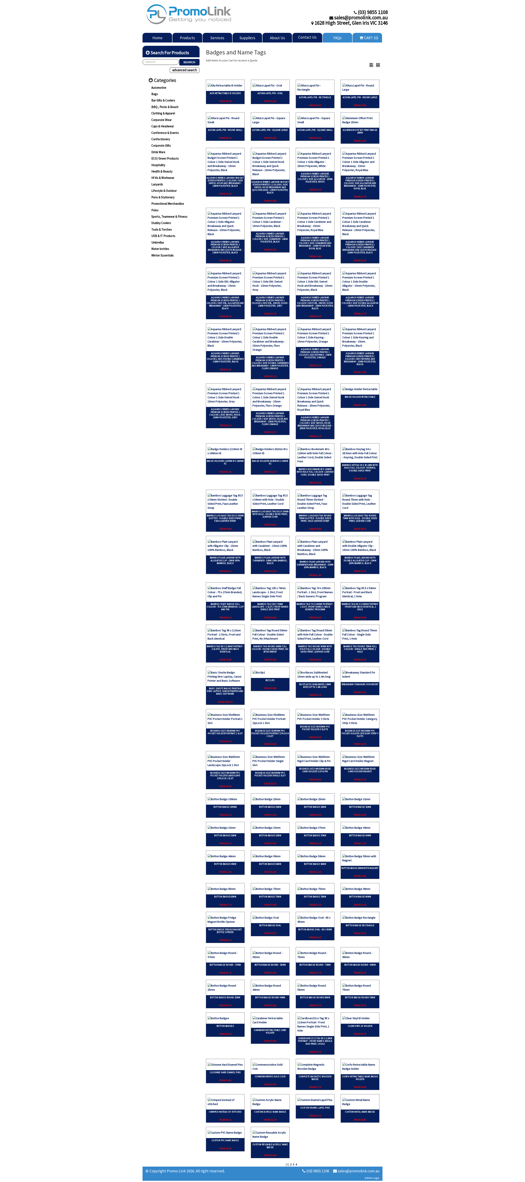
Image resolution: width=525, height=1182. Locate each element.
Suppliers (247, 37)
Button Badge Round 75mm (360, 997)
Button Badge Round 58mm (315, 997)
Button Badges (225, 1026)
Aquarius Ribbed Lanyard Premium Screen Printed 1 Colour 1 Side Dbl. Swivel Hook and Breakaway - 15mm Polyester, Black (315, 303)
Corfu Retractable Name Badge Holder (360, 1078)
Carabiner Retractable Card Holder (270, 1031)
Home (157, 37)
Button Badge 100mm (225, 806)
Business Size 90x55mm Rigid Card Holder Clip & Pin (315, 770)
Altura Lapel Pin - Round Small (225, 130)
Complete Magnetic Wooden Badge (315, 1078)
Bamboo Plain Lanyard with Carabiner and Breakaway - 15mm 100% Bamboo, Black (315, 564)
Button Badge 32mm (360, 806)
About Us (277, 37)
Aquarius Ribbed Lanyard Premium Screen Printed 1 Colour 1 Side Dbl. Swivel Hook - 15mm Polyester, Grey (270, 301)
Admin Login (372, 1178)
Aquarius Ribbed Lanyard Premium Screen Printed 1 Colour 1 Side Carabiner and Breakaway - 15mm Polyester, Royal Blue (315, 243)
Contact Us (307, 37)
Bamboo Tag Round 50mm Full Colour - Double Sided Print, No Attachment (270, 649)
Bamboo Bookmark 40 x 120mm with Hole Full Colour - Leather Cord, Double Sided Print (315, 472)
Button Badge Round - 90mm (360, 964)
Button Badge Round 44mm (270, 997)
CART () (370, 37)
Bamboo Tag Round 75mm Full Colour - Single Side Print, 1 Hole (360, 649)
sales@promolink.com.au (358, 1170)
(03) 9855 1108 (317, 1170)
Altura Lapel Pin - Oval (270, 93)
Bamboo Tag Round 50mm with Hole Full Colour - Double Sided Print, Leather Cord (315, 649)
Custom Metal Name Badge (360, 1111)
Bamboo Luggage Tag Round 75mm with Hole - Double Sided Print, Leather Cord (360, 518)
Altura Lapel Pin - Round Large (360, 97)
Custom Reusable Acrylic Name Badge (270, 1146)
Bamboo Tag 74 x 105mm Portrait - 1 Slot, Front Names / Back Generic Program (315, 607)
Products (187, 37)
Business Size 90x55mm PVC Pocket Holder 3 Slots (315, 728)
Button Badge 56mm (270, 864)
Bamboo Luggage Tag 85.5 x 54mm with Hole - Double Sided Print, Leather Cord (270, 514)
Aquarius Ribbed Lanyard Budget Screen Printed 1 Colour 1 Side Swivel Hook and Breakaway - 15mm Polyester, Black (225, 181)
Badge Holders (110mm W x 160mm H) (225, 462)
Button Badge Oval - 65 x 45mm (315, 929)
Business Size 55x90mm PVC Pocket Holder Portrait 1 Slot (225, 732)
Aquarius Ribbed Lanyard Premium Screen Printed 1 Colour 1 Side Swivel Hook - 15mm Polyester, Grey (225, 413)
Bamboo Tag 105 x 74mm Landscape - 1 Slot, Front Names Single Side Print (270, 607)
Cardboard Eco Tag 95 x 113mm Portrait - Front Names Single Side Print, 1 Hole (315, 1041)
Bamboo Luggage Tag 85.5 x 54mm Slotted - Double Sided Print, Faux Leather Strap (225, 518)
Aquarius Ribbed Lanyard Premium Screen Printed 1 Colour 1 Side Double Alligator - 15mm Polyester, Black (360, 301)
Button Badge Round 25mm (225, 997)
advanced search (184, 70)
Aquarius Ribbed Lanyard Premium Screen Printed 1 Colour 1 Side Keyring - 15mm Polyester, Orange (315, 353)
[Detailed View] (371, 64)
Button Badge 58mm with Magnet (360, 868)
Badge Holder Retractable (360, 396)
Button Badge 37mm (315, 835)
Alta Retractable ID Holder (225, 93)
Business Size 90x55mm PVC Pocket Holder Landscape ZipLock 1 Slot (225, 775)
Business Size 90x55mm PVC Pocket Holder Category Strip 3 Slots (360, 733)
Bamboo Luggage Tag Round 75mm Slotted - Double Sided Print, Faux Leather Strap (315, 518)
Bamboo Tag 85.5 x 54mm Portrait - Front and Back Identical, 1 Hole (360, 607)
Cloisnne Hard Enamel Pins (225, 1072)
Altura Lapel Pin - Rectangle (315, 97)
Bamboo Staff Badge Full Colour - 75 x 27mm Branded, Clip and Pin (225, 607)
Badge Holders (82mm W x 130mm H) (270, 462)
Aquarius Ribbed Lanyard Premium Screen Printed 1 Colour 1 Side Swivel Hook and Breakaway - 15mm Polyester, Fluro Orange (270, 419)
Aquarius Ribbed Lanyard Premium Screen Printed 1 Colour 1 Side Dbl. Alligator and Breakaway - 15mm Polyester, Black (225, 303)
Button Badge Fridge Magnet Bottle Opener (225, 931)
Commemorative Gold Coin (270, 1076)
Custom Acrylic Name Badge (270, 1111)
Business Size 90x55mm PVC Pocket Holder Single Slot (270, 774)
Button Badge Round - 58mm (270, 964)
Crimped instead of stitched (225, 1111)
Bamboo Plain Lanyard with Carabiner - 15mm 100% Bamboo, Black (270, 560)
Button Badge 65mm (225, 896)
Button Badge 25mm (270, 806)
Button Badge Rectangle (360, 925)
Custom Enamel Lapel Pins (315, 1107)
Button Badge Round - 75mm (315, 964)
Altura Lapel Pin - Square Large (270, 130)
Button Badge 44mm (360, 835)
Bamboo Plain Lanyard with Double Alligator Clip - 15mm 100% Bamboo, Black (360, 560)
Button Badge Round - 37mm (225, 964)
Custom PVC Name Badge (225, 1140)
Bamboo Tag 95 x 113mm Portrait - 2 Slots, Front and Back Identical (225, 649)
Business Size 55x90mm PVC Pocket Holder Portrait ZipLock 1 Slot (270, 733)
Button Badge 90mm (360, 896)
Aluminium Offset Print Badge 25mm (360, 131)
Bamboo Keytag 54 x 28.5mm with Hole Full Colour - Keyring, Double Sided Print (360, 468)
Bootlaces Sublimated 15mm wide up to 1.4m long (315, 685)
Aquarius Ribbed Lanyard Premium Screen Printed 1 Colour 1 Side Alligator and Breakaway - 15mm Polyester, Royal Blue (360, 183)
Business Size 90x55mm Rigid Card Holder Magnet (360, 770)
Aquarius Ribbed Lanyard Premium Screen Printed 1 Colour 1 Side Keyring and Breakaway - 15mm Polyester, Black (360, 359)
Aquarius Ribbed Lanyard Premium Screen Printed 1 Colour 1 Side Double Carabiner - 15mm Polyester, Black (225, 357)
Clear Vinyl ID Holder (360, 1026)
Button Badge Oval (270, 925)
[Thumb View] (377, 64)
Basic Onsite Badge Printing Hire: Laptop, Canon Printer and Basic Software (225, 691)
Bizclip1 (270, 680)
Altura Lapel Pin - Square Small (315, 130)
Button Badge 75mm (270, 896)
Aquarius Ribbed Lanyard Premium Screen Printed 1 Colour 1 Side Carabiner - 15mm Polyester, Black (270, 237)
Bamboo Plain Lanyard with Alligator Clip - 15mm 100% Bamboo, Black (225, 560)
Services (217, 37)
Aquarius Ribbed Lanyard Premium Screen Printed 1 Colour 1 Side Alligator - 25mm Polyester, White (315, 177)
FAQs (337, 37)
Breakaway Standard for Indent (360, 684)
